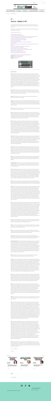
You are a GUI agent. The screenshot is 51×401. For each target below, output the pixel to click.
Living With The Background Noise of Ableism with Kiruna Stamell (25, 365)
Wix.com (19, 390)
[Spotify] (29, 386)
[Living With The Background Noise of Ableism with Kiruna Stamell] (25, 360)
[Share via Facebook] (11, 348)
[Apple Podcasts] (25, 386)
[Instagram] (22, 386)
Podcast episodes (13, 13)
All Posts (8, 13)
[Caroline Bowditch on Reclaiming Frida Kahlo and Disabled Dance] (38, 360)
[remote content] (25, 64)
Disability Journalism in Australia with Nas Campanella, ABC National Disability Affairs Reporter (12, 365)
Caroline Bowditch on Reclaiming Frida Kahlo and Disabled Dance (38, 365)
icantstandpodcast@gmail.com (36, 388)
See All (43, 355)
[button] (43, 13)
